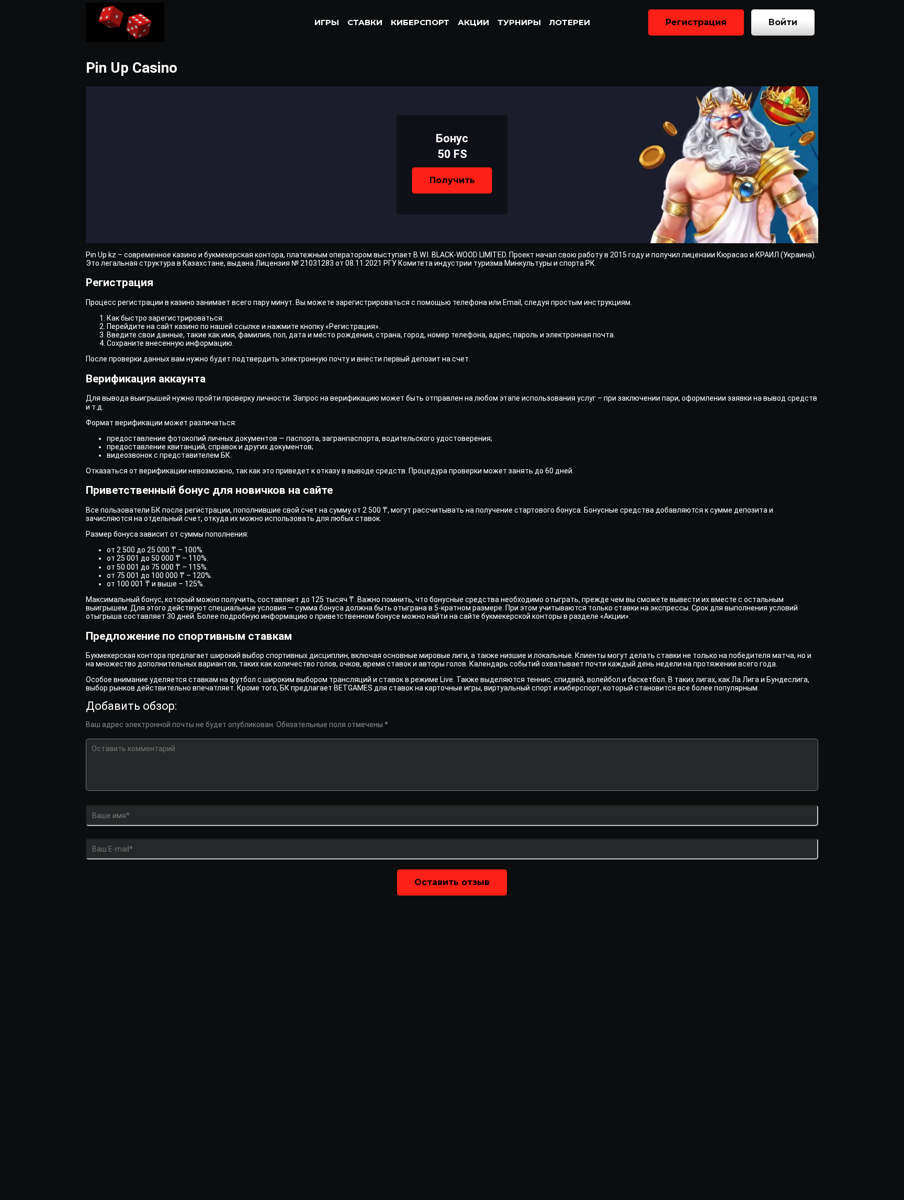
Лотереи (569, 22)
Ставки (364, 22)
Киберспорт (420, 22)
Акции (473, 22)
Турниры (519, 22)
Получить (452, 180)
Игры (326, 22)
